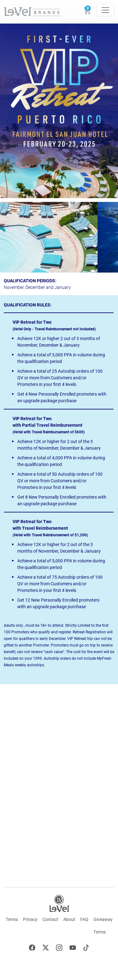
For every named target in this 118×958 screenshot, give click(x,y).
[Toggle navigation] (105, 10)
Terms (12, 919)
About (69, 919)
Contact (50, 919)
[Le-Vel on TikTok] (86, 948)
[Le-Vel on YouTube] (73, 948)
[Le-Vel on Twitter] (46, 948)
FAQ (84, 919)
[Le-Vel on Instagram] (59, 948)
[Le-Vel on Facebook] (32, 948)
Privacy (30, 919)
